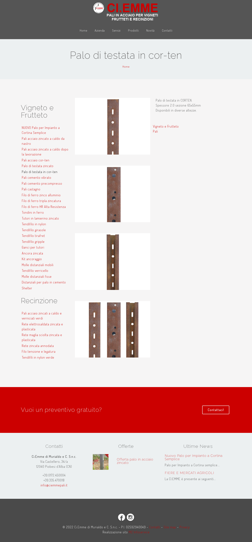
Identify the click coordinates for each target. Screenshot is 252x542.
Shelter (27, 288)
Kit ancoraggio (32, 259)
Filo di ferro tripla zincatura (41, 201)
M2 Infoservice (139, 532)
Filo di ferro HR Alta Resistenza (44, 207)
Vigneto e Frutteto (166, 126)
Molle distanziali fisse (37, 276)
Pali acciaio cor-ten (35, 160)
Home (83, 30)
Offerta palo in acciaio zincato (135, 461)
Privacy (184, 527)
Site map (170, 527)
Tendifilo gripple (33, 242)
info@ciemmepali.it (54, 485)
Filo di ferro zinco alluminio (41, 195)
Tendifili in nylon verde (38, 357)
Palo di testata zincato (37, 166)
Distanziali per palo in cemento (44, 282)
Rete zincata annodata (38, 346)
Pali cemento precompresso (42, 183)
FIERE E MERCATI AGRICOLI (189, 473)
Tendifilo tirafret (33, 236)
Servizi (116, 30)
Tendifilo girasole (34, 230)
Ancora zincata (32, 253)
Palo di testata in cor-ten (40, 172)
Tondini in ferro (33, 212)
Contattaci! (216, 410)
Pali (155, 131)
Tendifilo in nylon (34, 224)
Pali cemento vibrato (36, 177)
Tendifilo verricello (35, 271)
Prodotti (133, 30)
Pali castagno (31, 189)
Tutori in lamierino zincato (40, 218)
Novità (150, 30)
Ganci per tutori (33, 247)
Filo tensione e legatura (39, 351)
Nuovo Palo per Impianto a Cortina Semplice (193, 457)
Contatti (167, 30)
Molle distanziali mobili (37, 265)
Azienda (100, 30)
